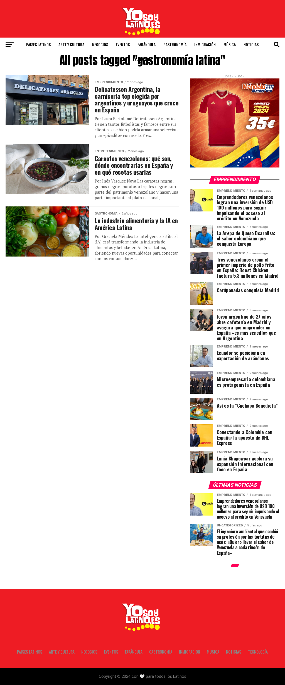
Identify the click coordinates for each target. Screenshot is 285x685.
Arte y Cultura (71, 44)
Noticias (251, 44)
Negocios (100, 44)
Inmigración (205, 44)
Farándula (146, 44)
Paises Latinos (38, 44)
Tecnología (142, 59)
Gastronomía (174, 44)
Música (229, 44)
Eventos (123, 44)
